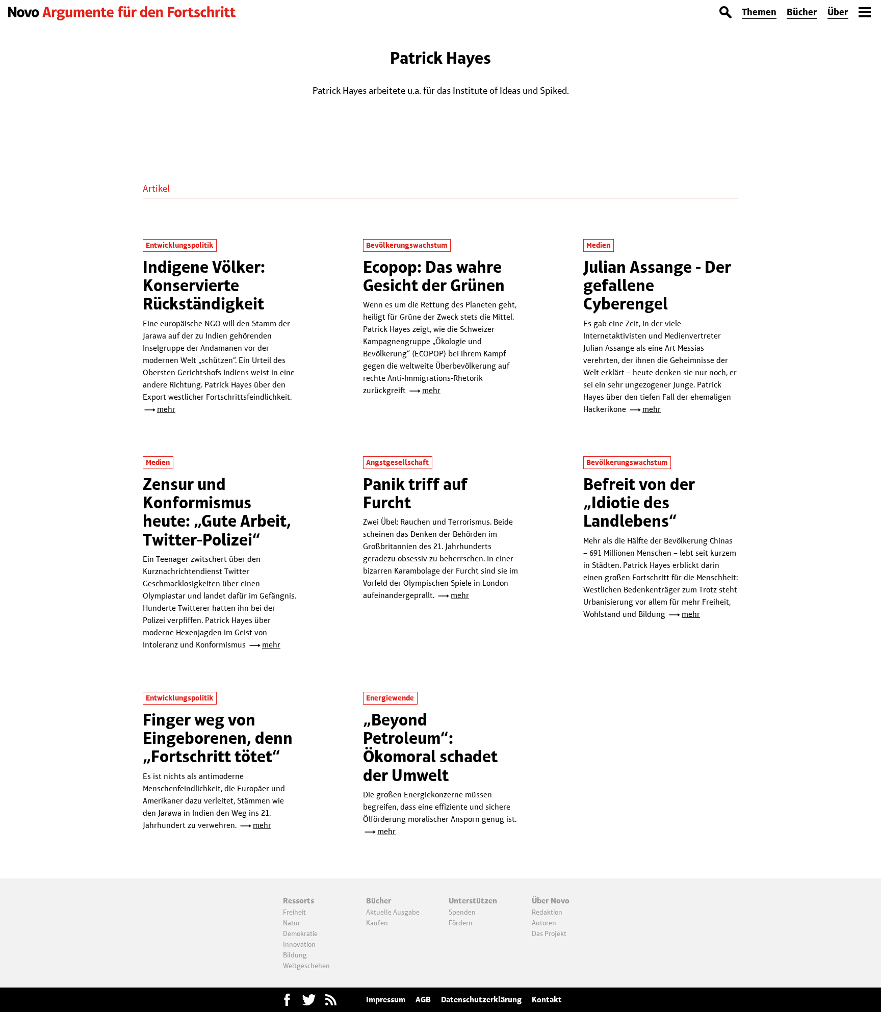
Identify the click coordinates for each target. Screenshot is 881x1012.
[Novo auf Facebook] (287, 1000)
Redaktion (547, 912)
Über (837, 12)
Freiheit (294, 912)
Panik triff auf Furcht (415, 493)
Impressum (385, 999)
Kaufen (377, 923)
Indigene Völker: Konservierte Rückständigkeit (204, 285)
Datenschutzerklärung (481, 999)
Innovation (299, 944)
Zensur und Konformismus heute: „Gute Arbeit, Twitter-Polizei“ (217, 512)
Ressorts (298, 900)
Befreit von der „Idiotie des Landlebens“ (639, 502)
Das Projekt (549, 933)
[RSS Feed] (331, 1000)
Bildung (295, 955)
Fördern (461, 923)
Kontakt (547, 999)
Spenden (462, 912)
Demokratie (300, 933)
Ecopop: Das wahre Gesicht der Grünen (434, 276)
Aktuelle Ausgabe (393, 912)
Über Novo (550, 900)
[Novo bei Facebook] (309, 1000)
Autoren (544, 923)
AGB (423, 999)
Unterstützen (473, 900)
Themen (759, 12)
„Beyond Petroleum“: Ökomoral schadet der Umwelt (430, 747)
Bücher (802, 12)
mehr (166, 409)
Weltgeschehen (306, 966)
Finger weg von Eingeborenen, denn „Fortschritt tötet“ (218, 738)
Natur (291, 923)
